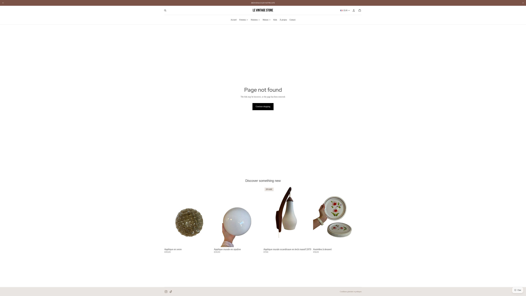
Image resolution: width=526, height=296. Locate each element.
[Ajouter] (208, 242)
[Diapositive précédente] (168, 217)
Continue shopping (263, 107)
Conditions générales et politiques (351, 292)
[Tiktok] (170, 291)
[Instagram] (166, 291)
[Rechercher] (165, 10)
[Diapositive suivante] (209, 217)
